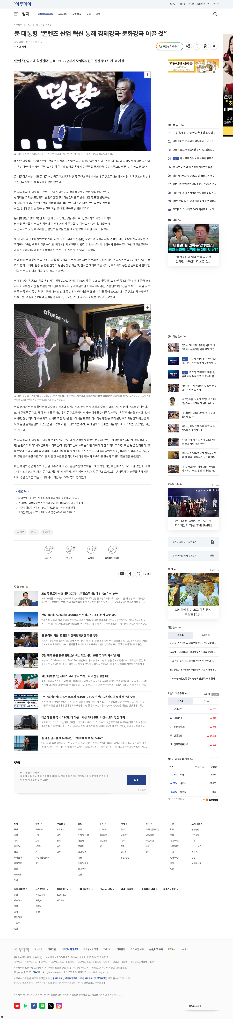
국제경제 (124, 829)
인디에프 (178, 709)
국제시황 (18, 874)
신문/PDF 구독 (203, 4)
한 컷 (37, 911)
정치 (25, 13)
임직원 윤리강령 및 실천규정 (91, 978)
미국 (123, 840)
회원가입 (181, 4)
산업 (80, 823)
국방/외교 (76, 14)
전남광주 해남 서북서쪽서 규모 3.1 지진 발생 (199, 158)
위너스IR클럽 (127, 889)
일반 (98, 14)
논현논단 (195, 829)
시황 (16, 835)
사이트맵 (184, 949)
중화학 (81, 846)
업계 (59, 835)
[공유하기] (188, 46)
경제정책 (103, 829)
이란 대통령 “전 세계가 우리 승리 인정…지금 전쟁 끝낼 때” (75, 676)
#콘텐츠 (20, 532)
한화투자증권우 (181, 744)
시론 (193, 840)
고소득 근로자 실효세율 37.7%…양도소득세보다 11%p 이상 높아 (79, 593)
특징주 (180, 635)
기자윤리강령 (71, 978)
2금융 (38, 846)
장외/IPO (18, 846)
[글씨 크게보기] (214, 46)
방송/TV (18, 900)
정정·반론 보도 (137, 949)
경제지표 (103, 835)
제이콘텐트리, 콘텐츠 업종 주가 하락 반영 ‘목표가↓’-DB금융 (49, 498)
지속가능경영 (169, 889)
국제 (123, 823)
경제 (101, 823)
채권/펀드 (18, 863)
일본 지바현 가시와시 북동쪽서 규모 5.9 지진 (195, 141)
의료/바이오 (83, 863)
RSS (215, 4)
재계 (80, 829)
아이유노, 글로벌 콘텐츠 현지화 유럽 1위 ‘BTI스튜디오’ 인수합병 (50, 502)
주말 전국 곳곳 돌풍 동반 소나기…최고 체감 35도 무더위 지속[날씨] (80, 655)
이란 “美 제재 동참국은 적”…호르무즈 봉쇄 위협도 (198, 192)
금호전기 (178, 717)
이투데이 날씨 (148, 889)
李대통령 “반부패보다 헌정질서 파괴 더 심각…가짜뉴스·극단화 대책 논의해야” (199, 457)
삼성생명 (178, 735)
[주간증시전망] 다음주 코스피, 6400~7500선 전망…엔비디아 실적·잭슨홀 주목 (88, 697)
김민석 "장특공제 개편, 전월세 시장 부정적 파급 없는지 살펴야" (199, 376)
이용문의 (121, 949)
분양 (59, 846)
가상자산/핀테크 (42, 857)
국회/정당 (62, 14)
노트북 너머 (196, 863)
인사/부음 (174, 857)
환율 (16, 869)
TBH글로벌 (179, 726)
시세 (16, 840)
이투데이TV (62, 889)
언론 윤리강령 (56, 978)
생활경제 (103, 840)
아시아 (123, 852)
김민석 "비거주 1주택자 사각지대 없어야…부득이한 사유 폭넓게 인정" (198, 349)
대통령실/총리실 (45, 14)
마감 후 (195, 852)
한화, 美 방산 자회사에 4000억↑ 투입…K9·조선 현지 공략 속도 (79, 615)
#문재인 (46, 532)
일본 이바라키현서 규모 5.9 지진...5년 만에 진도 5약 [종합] (203, 183)
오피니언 (196, 823)
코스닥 (206, 701)
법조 (172, 829)
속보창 (191, 4)
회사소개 (38, 949)
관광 (16, 895)
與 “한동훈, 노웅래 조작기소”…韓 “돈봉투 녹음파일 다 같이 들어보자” (199, 403)
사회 (172, 823)
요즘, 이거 (39, 900)
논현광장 (195, 835)
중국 (123, 846)
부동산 (60, 823)
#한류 (33, 532)
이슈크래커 (40, 895)
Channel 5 (105, 889)
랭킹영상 (60, 900)
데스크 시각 (196, 846)
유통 (80, 857)
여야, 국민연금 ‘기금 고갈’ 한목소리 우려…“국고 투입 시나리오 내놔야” (199, 470)
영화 (16, 906)
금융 (37, 823)
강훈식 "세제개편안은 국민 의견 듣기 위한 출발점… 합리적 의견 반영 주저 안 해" (199, 362)
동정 (172, 863)
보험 (37, 840)
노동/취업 (174, 846)
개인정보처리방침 (70, 949)
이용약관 (52, 949)
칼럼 (193, 857)
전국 (172, 852)
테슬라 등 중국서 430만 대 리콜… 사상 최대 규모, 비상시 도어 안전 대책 (83, 717)
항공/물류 (82, 852)
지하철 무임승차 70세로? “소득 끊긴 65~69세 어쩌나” (46, 512)
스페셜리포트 (84, 889)
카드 (37, 852)
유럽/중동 (125, 857)
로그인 (172, 4)
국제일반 (124, 835)
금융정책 (39, 829)
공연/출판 (18, 917)
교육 (172, 835)
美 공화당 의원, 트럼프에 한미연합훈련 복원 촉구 (69, 635)
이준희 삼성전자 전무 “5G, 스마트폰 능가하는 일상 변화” (47, 507)
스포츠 (17, 923)
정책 (88, 14)
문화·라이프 (19, 889)
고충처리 (107, 949)
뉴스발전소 (40, 889)
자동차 (81, 840)
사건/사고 (174, 840)
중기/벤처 (82, 869)
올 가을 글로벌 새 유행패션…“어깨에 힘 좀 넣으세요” (72, 738)
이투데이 (18, 25)
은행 (37, 835)
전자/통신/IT (83, 835)
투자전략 (206, 635)
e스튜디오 (61, 895)
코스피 (180, 701)
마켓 (16, 823)
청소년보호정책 (90, 949)
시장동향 (60, 829)
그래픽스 (39, 906)
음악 (16, 911)
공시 (16, 829)
